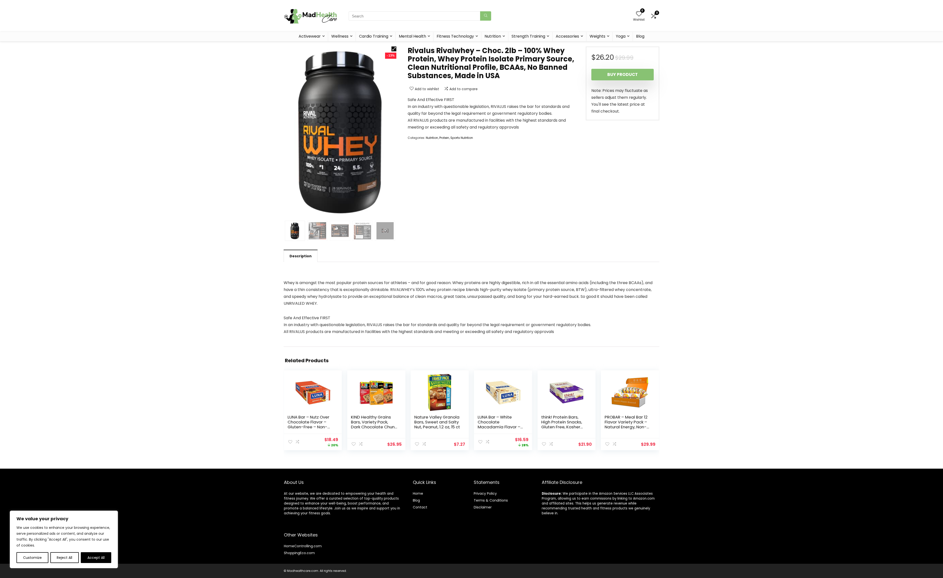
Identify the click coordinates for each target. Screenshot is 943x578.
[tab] (301, 256)
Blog (640, 36)
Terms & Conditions (491, 500)
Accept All (96, 557)
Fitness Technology (455, 36)
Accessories (567, 36)
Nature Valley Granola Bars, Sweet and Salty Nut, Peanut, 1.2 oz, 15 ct (437, 422)
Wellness (339, 36)
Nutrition (493, 36)
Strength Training (528, 36)
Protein (444, 138)
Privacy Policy (485, 493)
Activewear (310, 36)
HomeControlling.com (303, 546)
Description (301, 256)
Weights (597, 36)
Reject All (64, 557)
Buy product (622, 74)
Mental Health (412, 36)
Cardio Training (373, 36)
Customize (32, 557)
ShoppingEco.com (299, 552)
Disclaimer (483, 507)
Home (418, 493)
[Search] (485, 16)
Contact (420, 507)
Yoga (620, 36)
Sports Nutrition (461, 138)
